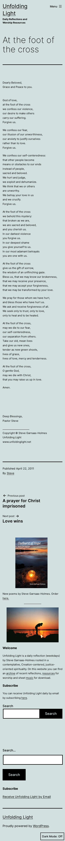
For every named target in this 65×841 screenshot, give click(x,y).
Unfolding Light (18, 817)
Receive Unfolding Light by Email (27, 797)
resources (48, 673)
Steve (10, 473)
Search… (9, 750)
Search (8, 706)
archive (10, 673)
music (29, 677)
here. (6, 598)
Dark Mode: (49, 836)
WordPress (41, 826)
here (24, 697)
